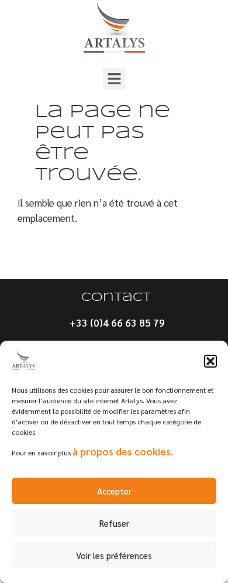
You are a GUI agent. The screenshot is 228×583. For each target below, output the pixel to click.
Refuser (114, 523)
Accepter (114, 490)
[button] (210, 361)
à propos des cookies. (122, 451)
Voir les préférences (114, 555)
